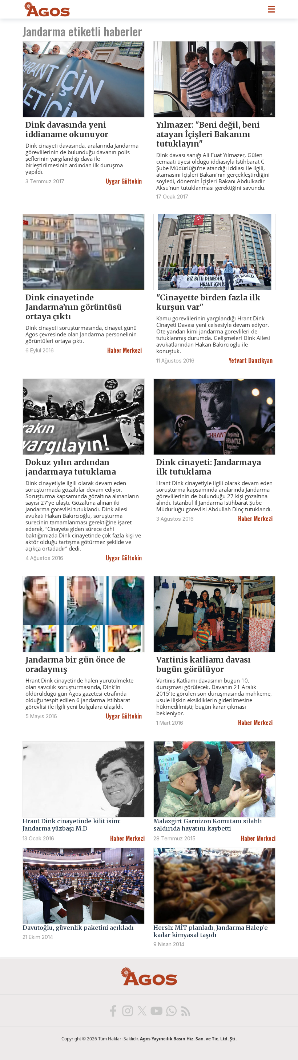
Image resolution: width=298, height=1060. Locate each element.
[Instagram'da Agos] (127, 1010)
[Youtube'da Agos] (156, 1010)
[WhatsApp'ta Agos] (171, 1010)
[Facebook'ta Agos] (112, 1010)
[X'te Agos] (141, 1010)
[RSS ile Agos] (185, 1010)
